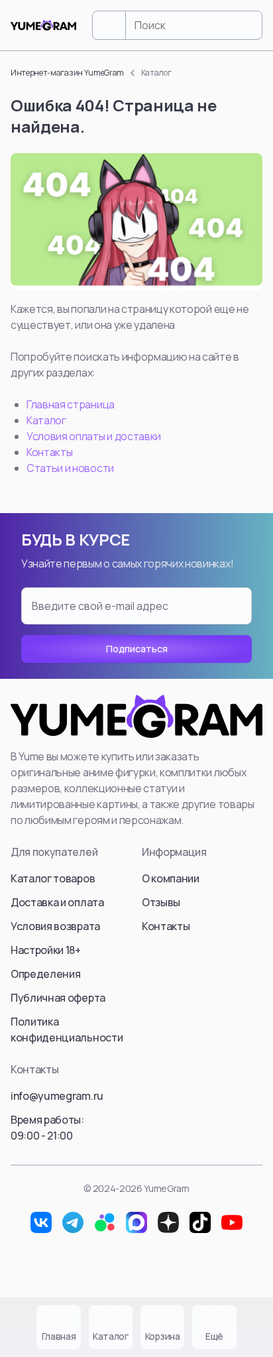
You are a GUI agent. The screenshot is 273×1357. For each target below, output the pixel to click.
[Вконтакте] (41, 1222)
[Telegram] (72, 1222)
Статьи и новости (70, 468)
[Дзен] (168, 1222)
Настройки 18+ (46, 950)
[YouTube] (232, 1222)
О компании (170, 878)
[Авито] (104, 1222)
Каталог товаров (53, 878)
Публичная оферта (58, 997)
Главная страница (71, 404)
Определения (45, 974)
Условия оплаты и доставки (94, 436)
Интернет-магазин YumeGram (67, 72)
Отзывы (161, 902)
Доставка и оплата (57, 902)
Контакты (49, 452)
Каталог (46, 420)
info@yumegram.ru (57, 1096)
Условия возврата (55, 926)
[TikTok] (200, 1222)
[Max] (136, 1222)
